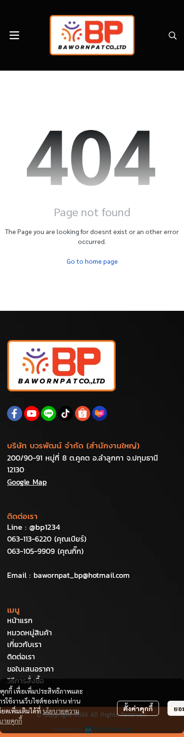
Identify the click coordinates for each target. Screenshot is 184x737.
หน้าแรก (20, 620)
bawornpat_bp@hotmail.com (81, 575)
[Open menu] (14, 35)
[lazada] (99, 413)
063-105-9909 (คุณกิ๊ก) (45, 551)
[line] (48, 413)
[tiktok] (65, 413)
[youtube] (31, 413)
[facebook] (14, 413)
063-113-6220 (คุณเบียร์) (46, 538)
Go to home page (92, 261)
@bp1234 (44, 527)
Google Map (27, 481)
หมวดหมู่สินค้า (29, 632)
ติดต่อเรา (21, 656)
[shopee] (82, 413)
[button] (172, 35)
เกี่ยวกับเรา (24, 644)
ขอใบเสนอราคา (30, 668)
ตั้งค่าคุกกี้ (138, 708)
